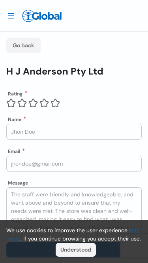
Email (14, 151)
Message (18, 183)
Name (14, 119)
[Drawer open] (11, 15)
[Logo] (42, 16)
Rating (15, 94)
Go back (23, 45)
